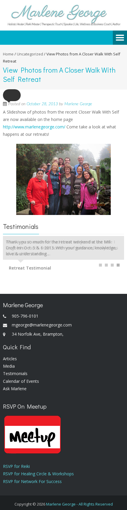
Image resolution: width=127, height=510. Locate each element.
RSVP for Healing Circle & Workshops (38, 473)
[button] (12, 95)
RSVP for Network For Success (32, 481)
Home (8, 54)
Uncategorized (30, 54)
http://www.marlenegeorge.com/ (34, 127)
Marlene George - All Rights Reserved (79, 504)
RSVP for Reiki (16, 466)
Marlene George (78, 104)
